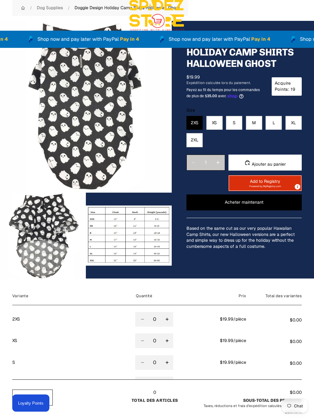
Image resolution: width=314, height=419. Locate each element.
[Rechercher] (20, 15)
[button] (265, 183)
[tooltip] (297, 187)
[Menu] (7, 15)
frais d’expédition (252, 405)
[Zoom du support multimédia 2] (43, 236)
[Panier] (306, 15)
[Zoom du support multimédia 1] (86, 107)
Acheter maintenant (244, 202)
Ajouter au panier (268, 164)
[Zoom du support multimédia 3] (129, 236)
